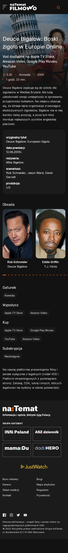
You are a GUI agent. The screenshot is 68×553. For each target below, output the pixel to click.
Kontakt (7, 495)
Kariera (7, 484)
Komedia (10, 295)
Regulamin (42, 489)
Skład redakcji (11, 489)
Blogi (39, 479)
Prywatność (43, 495)
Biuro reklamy (10, 479)
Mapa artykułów (46, 484)
